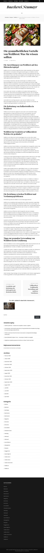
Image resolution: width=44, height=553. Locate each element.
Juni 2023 (7, 390)
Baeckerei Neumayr (22, 7)
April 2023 (7, 396)
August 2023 (7, 385)
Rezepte (26, 1)
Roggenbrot (7, 451)
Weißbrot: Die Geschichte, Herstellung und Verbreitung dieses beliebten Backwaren (9, 306)
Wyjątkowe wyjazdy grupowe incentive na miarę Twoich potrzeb (19, 340)
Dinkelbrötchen (8, 430)
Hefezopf (7, 436)
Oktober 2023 (8, 379)
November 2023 (8, 376)
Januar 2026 (7, 358)
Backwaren (7, 413)
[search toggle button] (39, 1)
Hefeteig (6, 433)
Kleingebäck (7, 445)
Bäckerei (10, 1)
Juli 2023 (6, 388)
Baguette (7, 419)
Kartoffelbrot (8, 442)
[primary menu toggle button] (22, 13)
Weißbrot (6, 48)
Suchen (5, 315)
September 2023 (8, 382)
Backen (5, 1)
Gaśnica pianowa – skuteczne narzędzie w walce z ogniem (18, 325)
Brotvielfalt (21, 1)
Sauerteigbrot (8, 454)
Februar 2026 (8, 355)
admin (6, 60)
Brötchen (7, 421)
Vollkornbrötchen (9, 462)
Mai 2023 (6, 393)
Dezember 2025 (8, 361)
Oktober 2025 (8, 367)
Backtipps (16, 1)
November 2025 (8, 364)
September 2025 (8, 370)
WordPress (27, 550)
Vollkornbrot (7, 457)
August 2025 (7, 373)
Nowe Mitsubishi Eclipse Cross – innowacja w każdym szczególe (19, 337)
